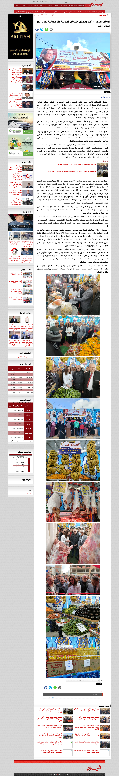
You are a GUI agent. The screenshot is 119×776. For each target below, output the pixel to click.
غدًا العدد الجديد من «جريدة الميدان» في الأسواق (16, 291)
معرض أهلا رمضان (94, 680)
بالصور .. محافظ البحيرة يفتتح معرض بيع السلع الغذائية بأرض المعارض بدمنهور (86, 734)
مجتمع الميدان (25, 312)
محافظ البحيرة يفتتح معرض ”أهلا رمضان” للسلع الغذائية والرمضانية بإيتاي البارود (49, 719)
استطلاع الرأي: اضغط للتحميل (25, 356)
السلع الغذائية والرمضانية (82, 680)
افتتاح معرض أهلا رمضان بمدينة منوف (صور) (87, 743)
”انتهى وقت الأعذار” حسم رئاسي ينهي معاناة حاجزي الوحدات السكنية (14, 326)
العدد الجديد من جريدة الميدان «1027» (15, 273)
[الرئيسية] (88, 5)
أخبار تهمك (26, 211)
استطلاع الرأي (25, 352)
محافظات (102, 15)
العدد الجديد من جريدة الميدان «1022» (15, 282)
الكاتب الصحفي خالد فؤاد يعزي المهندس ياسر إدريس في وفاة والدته (14, 342)
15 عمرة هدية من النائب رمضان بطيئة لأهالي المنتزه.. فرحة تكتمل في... (27, 342)
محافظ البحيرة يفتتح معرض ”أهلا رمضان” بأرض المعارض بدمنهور (89, 718)
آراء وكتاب (26, 65)
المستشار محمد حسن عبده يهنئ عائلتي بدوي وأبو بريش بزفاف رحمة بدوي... (27, 326)
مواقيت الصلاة (24, 451)
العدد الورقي (25, 269)
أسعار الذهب (25, 399)
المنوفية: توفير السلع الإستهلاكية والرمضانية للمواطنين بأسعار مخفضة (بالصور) (50, 735)
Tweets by (30, 493)
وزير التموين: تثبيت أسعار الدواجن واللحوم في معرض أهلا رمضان (51, 751)
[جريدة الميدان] (20, 37)
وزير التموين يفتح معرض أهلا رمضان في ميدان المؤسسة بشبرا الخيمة (76, 164)
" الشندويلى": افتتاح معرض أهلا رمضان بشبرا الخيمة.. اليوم (86, 751)
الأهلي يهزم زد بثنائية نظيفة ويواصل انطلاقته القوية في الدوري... (60, 11)
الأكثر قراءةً (26, 162)
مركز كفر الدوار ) (70, 680)
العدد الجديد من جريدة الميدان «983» (15, 298)
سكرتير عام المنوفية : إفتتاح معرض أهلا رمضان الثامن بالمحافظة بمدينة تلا (49, 743)
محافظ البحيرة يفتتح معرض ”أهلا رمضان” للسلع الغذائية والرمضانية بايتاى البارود (86, 727)
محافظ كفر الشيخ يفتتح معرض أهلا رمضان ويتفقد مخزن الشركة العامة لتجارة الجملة (72, 171)
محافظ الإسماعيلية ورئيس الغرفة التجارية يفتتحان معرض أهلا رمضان (49, 726)
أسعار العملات (25, 363)
